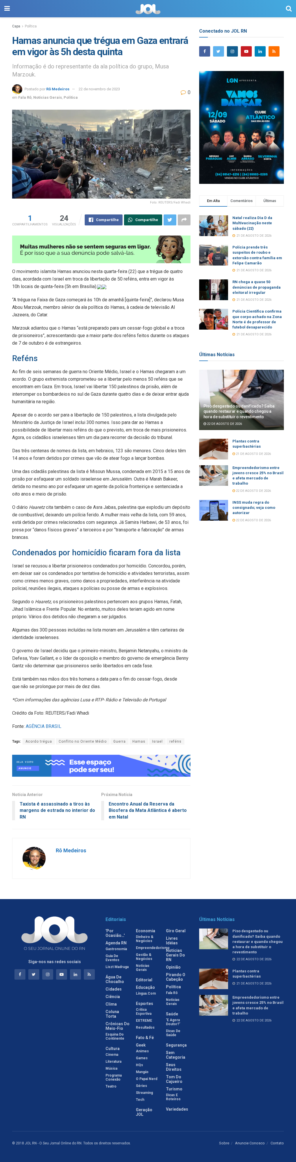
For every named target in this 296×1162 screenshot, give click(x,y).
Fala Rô (25, 97)
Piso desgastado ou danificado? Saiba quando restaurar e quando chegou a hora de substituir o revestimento (239, 411)
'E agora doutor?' (173, 1022)
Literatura (113, 1062)
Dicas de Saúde (173, 1033)
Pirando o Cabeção (175, 977)
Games (142, 1058)
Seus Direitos (174, 1067)
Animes (142, 1051)
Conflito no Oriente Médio (83, 741)
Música (111, 1068)
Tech (140, 1100)
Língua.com (146, 993)
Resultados (145, 1027)
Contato (277, 1143)
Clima (111, 1004)
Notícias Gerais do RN (175, 955)
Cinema (112, 1055)
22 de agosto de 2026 (224, 424)
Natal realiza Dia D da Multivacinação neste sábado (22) (252, 223)
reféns (175, 741)
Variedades (177, 1109)
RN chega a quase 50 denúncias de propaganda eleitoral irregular (256, 287)
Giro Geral (176, 931)
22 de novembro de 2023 (99, 89)
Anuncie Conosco (250, 1143)
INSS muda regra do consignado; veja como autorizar (253, 507)
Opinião (173, 967)
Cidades (114, 989)
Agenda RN (116, 943)
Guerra (119, 741)
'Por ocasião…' (115, 933)
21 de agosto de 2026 (253, 454)
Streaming (144, 1093)
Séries (141, 1086)
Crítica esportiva (143, 1012)
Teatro (111, 1086)
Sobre (224, 1143)
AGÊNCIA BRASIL (43, 726)
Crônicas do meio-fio (118, 1026)
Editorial (144, 980)
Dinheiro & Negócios (144, 939)
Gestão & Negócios (144, 957)
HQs (139, 1065)
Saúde (172, 1014)
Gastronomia (116, 949)
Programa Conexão (114, 1077)
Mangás (142, 1072)
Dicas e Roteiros (173, 1097)
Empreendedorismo (153, 948)
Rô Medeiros (57, 89)
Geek (141, 1045)
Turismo (174, 1089)
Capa (16, 26)
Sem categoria (175, 1055)
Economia (145, 931)
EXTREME (144, 1021)
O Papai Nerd (146, 1079)
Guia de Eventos (112, 958)
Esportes (144, 1003)
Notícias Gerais (47, 97)
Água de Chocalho (115, 979)
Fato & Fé (145, 1037)
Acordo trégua (38, 741)
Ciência (113, 996)
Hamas (138, 741)
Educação (145, 987)
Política (31, 26)
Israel (157, 741)
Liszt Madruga (117, 967)
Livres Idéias (172, 940)
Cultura (113, 1048)
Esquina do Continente (115, 1036)
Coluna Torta (112, 1014)
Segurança (176, 1045)
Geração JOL (144, 1112)
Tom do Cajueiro (174, 1079)
